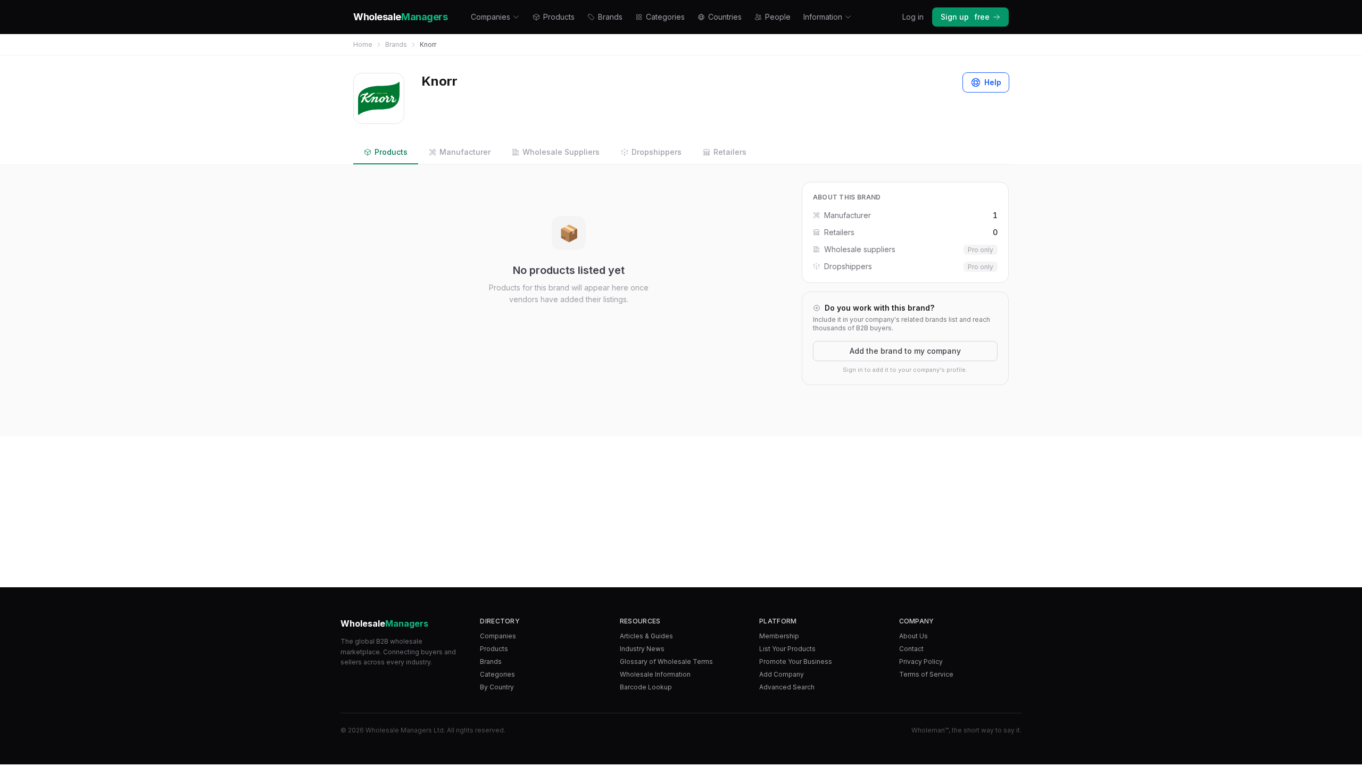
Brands (610, 16)
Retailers (729, 151)
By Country (497, 687)
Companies (490, 16)
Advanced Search (787, 687)
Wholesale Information (655, 674)
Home (362, 44)
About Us (913, 636)
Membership (779, 636)
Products (559, 16)
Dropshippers (657, 151)
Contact (911, 649)
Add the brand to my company (905, 350)
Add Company (781, 674)
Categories (665, 16)
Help (992, 82)
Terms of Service (926, 674)
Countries (725, 16)
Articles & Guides (646, 636)
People (778, 16)
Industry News (642, 649)
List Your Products (787, 649)
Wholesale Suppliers (561, 151)
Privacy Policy (921, 661)
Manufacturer (465, 151)
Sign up (965, 16)
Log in (913, 16)
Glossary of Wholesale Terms (666, 661)
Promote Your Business (795, 661)
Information (822, 16)
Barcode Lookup (646, 687)
